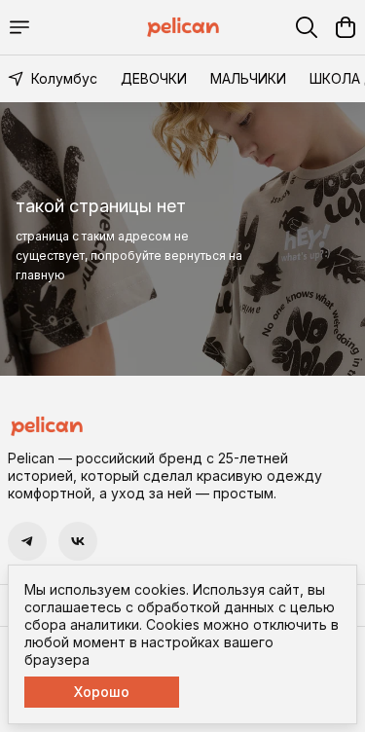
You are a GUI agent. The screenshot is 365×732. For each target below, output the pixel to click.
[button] (27, 541)
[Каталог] (19, 27)
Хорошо (101, 691)
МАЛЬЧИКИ (248, 78)
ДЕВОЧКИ (154, 78)
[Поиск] (306, 27)
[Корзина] (345, 27)
